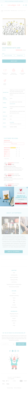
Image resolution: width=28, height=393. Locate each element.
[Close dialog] (27, 187)
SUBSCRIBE (21, 203)
